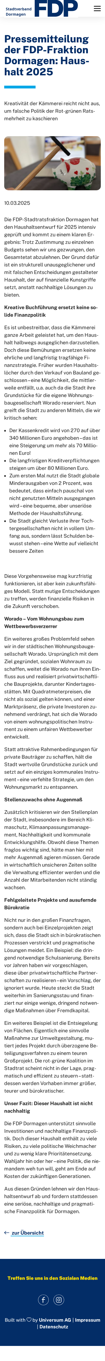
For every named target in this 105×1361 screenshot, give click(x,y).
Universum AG (55, 1320)
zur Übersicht (27, 1233)
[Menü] (97, 8)
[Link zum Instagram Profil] (59, 1300)
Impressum (87, 1320)
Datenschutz (53, 1326)
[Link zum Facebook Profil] (43, 1300)
